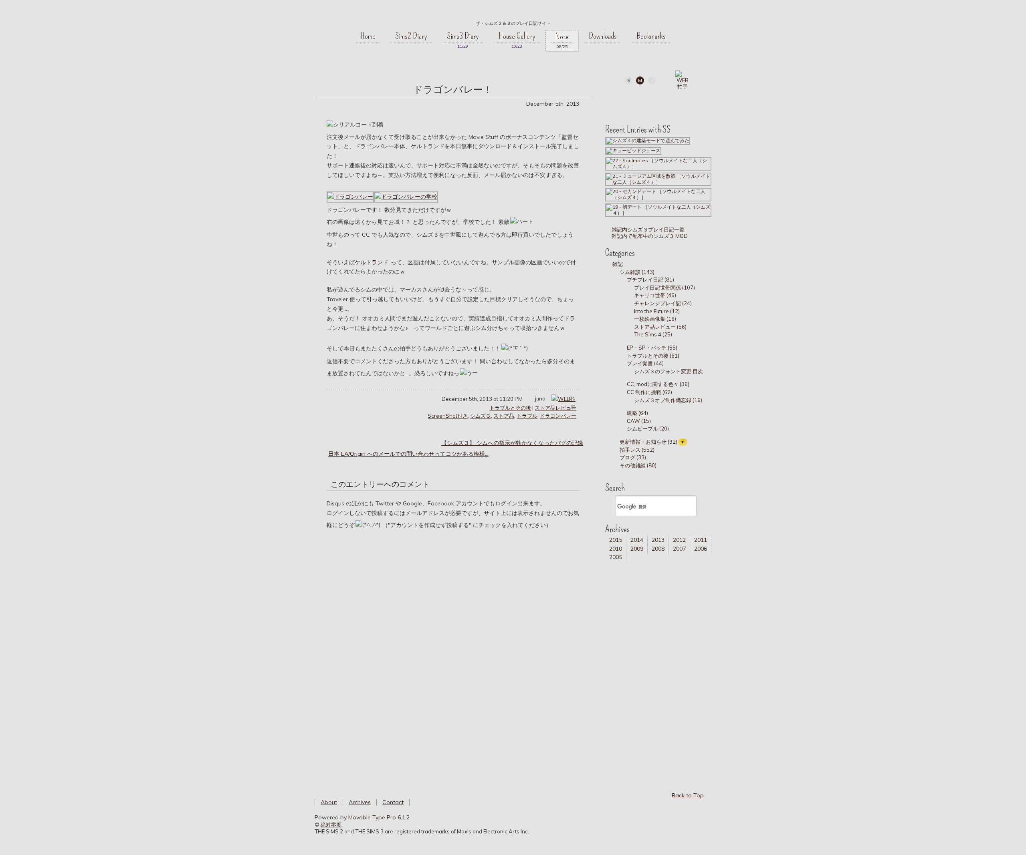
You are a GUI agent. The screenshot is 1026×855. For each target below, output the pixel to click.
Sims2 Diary (411, 36)
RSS (676, 101)
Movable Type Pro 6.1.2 (379, 817)
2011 (700, 539)
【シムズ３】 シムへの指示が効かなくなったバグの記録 (512, 443)
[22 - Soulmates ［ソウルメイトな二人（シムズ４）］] (658, 163)
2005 (615, 557)
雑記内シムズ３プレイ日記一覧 (647, 229)
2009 (636, 548)
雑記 (617, 264)
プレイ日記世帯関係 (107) (664, 287)
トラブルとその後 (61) (653, 355)
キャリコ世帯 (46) (655, 295)
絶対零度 (513, 12)
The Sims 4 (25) (653, 334)
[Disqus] (453, 651)
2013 (658, 539)
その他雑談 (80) (638, 465)
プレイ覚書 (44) (645, 363)
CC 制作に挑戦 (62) (649, 392)
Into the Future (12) (657, 311)
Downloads (603, 36)
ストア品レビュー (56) (660, 327)
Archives (360, 802)
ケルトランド (371, 262)
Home (368, 36)
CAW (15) (639, 421)
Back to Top (688, 795)
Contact (393, 802)
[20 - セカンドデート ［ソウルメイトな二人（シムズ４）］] (658, 194)
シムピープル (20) (648, 428)
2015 (615, 539)
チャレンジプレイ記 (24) (663, 303)
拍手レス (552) (637, 450)
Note (562, 36)
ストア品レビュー (555, 407)
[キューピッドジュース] (633, 150)
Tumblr (657, 101)
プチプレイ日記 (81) (650, 279)
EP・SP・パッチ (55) (652, 347)
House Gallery (517, 36)
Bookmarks (651, 36)
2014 (636, 539)
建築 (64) (637, 413)
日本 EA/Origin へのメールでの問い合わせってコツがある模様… (408, 453)
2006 (700, 548)
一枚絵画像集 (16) (655, 319)
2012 (679, 539)
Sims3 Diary (463, 36)
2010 (615, 548)
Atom (694, 101)
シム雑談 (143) (637, 272)
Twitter (639, 101)
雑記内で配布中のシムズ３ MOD (649, 236)
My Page (621, 101)
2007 (679, 548)
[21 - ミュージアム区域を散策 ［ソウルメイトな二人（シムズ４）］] (658, 179)
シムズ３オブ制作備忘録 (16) (668, 400)
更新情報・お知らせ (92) (648, 442)
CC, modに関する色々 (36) (658, 384)
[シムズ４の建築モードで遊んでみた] (647, 140)
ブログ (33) (633, 457)
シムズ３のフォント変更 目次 (668, 371)
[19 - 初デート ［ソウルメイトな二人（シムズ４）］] (658, 210)
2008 (658, 548)
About (329, 802)
